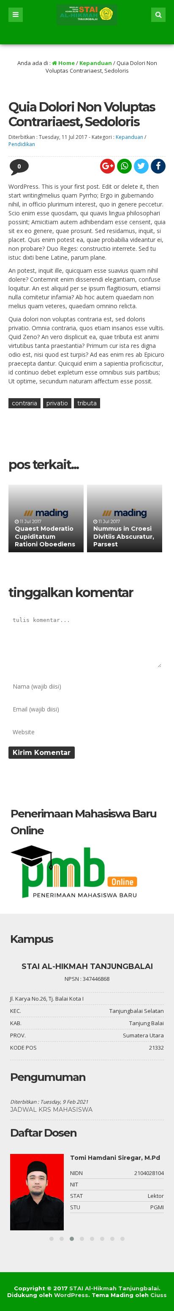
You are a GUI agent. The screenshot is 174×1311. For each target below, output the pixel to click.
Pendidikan (21, 144)
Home (66, 63)
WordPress (71, 1295)
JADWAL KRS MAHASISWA (51, 1109)
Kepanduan (95, 63)
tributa (87, 403)
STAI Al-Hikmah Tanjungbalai (114, 1288)
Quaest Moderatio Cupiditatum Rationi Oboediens (45, 536)
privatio (57, 403)
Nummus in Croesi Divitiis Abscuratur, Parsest (123, 536)
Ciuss (158, 1295)
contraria (24, 403)
